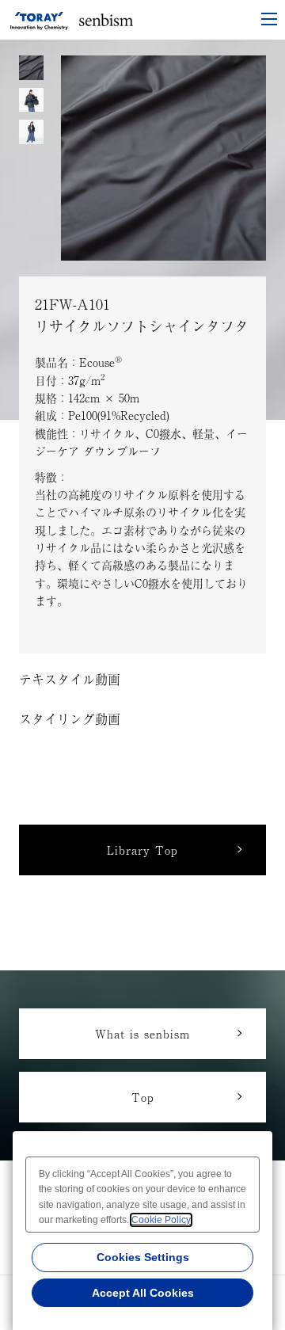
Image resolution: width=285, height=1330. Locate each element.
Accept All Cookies (143, 1292)
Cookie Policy (161, 1219)
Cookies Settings (143, 1257)
